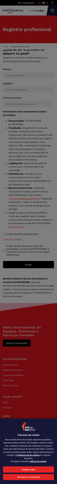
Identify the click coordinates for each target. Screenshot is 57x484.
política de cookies (38, 461)
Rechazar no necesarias (28, 477)
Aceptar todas (28, 469)
